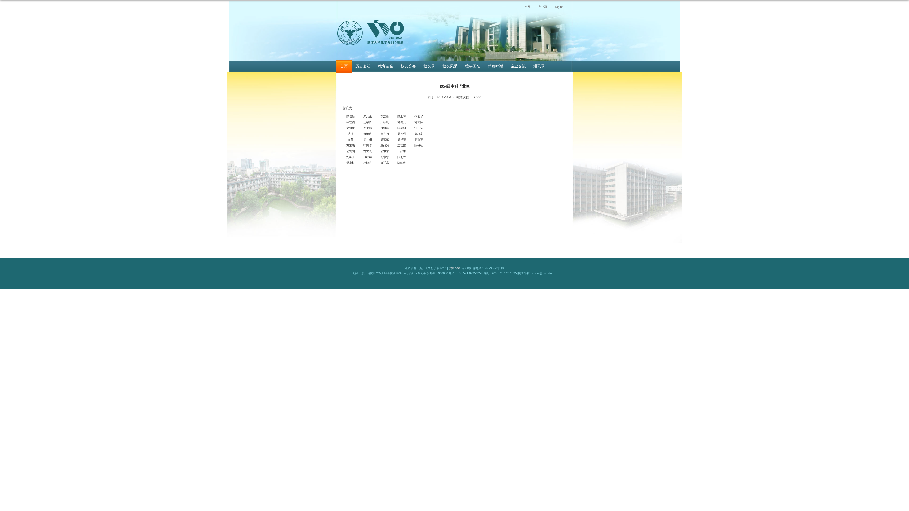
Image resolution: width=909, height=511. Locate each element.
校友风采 (450, 66)
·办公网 (542, 7)
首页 (344, 66)
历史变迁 (362, 66)
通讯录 (539, 66)
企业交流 (518, 66)
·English (558, 7)
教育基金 (385, 66)
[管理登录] (455, 268)
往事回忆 (472, 66)
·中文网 (525, 7)
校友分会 (408, 66)
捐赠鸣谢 (495, 66)
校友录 (429, 66)
